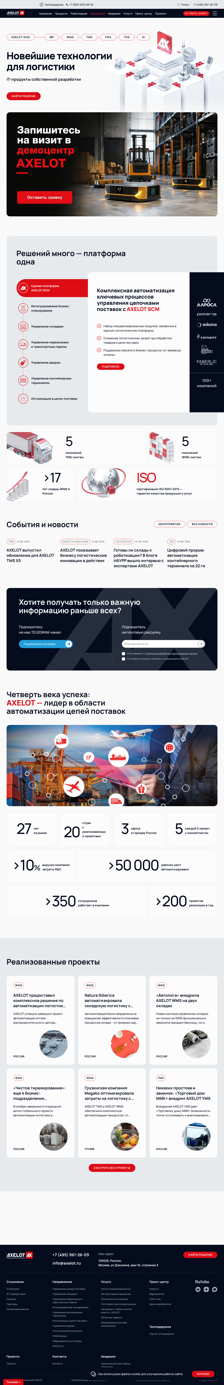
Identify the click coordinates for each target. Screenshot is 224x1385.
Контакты (57, 1363)
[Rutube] (202, 1282)
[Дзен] (206, 1289)
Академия (114, 13)
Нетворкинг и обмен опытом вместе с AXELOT (116, 1311)
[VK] (198, 1289)
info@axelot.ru (66, 1263)
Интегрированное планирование (70, 1307)
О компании (13, 1288)
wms (70, 37)
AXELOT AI (57, 1346)
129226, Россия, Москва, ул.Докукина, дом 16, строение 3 (128, 1263)
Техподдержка (54, 4)
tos (127, 37)
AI (143, 37)
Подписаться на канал (40, 644)
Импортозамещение (18, 1309)
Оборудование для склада (67, 1341)
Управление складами (64, 1293)
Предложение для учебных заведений (116, 1365)
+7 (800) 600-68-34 (81, 4)
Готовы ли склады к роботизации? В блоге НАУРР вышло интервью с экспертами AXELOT (139, 557)
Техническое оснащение (114, 1299)
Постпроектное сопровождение (118, 1304)
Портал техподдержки (161, 1333)
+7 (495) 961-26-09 (205, 4)
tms (89, 37)
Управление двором (63, 1325)
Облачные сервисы (111, 1317)
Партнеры (12, 1304)
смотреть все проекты (112, 1168)
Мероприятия (169, 524)
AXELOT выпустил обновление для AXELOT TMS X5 (30, 555)
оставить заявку (196, 13)
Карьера (11, 1299)
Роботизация (79, 13)
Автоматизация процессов (116, 1293)
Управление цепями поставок (68, 1288)
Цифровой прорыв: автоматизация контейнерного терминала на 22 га (186, 557)
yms (108, 37)
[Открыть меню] (215, 13)
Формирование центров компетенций (114, 1324)
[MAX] (214, 1289)
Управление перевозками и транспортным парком (67, 1300)
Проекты (160, 13)
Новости (154, 1288)
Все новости (202, 524)
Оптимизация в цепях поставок (69, 1320)
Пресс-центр (143, 13)
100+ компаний (207, 383)
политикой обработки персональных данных (172, 653)
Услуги (127, 13)
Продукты (61, 13)
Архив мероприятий (160, 1304)
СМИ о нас (155, 1299)
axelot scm (20, 37)
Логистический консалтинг (67, 1330)
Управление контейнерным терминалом (67, 1314)
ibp (52, 37)
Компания (45, 13)
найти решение (23, 96)
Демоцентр (97, 13)
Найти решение (200, 1255)
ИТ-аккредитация (16, 1293)
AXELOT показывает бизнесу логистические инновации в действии (83, 555)
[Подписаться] (201, 644)
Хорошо (203, 1374)
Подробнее (111, 366)
